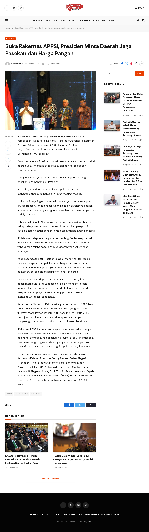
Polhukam (99, 20)
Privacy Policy (50, 514)
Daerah (72, 20)
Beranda (9, 28)
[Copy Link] (136, 63)
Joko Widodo (21, 393)
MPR (48, 20)
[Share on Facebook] (122, 63)
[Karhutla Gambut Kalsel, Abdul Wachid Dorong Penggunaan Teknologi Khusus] (112, 125)
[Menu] (6, 20)
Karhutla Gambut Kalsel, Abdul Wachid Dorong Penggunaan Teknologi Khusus (132, 128)
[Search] (143, 20)
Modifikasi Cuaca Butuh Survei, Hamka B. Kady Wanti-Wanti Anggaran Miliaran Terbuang (132, 204)
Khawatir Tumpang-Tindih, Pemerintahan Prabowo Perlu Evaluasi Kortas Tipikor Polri (22, 459)
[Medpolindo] (75, 8)
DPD (63, 20)
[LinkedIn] (8, 159)
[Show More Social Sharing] (141, 63)
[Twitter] (8, 151)
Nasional (38, 20)
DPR (56, 20)
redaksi (17, 64)
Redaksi (34, 514)
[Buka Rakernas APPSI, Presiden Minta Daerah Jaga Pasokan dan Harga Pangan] (50, 100)
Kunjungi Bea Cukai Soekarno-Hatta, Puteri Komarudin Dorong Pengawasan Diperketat (133, 102)
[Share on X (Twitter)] (126, 63)
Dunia (111, 20)
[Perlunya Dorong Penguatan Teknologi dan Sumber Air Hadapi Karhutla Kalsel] (112, 150)
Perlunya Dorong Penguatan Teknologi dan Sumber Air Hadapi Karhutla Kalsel (133, 153)
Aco (89, 522)
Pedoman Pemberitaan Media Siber (99, 514)
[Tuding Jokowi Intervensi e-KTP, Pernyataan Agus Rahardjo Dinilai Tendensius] (74, 437)
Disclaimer (69, 514)
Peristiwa (84, 20)
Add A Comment (50, 478)
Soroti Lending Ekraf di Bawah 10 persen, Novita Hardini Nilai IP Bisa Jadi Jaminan (132, 178)
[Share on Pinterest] (131, 63)
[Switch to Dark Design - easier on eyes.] (138, 20)
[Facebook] (8, 144)
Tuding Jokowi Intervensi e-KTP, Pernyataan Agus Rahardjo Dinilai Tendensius (73, 459)
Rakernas (35, 393)
